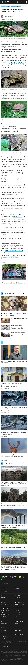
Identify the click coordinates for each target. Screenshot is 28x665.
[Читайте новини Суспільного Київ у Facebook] (2, 647)
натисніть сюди (19, 659)
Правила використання (19, 633)
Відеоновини (4, 623)
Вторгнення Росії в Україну (20, 587)
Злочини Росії (5, 619)
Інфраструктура (19, 607)
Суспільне (19, 658)
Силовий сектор (5, 614)
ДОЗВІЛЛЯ (13, 6)
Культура (17, 597)
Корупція (17, 595)
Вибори (3, 602)
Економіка (4, 600)
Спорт (2, 621)
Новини (3, 587)
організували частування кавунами (12, 248)
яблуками (13, 255)
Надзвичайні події (20, 602)
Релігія (16, 616)
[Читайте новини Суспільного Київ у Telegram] (7, 647)
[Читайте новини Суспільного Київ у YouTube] (4, 647)
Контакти (3, 630)
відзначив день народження (10, 201)
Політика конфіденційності (6, 637)
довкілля (19, 6)
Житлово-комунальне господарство (7, 607)
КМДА (8, 6)
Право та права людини (5, 611)
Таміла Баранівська (8, 16)
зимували (11, 185)
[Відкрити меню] (27, 2)
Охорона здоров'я (20, 604)
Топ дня (17, 623)
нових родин (17, 217)
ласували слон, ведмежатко (14, 250)
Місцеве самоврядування (19, 611)
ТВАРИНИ (3, 6)
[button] (17, 63)
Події (24, 6)
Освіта (16, 600)
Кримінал (3, 597)
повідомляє (5, 47)
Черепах (4, 42)
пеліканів (4, 230)
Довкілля (3, 604)
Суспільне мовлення (7, 633)
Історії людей (18, 614)
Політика (3, 616)
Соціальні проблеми (20, 619)
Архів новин (18, 630)
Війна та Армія (19, 621)
